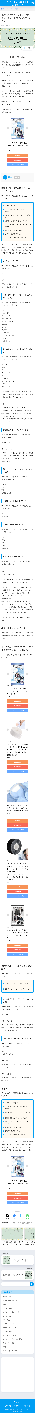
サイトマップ (26, 1406)
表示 (17, 177)
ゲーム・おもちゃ (8, 1296)
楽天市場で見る (17, 160)
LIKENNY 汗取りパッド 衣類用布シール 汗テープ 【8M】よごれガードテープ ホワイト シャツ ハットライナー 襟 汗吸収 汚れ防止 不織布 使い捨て (17, 750)
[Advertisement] (17, 1374)
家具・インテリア (8, 1343)
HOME (19, 1402)
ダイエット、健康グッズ (11, 1312)
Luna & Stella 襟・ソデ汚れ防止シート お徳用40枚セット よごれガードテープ (17, 145)
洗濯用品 (29, 1223)
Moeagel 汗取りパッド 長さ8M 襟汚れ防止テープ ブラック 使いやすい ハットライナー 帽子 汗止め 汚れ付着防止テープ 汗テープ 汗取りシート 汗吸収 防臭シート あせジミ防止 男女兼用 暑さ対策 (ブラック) (17, 871)
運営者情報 (17, 1406)
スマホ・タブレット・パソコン (13, 1323)
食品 (4, 1304)
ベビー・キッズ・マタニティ (12, 1351)
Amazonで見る (17, 155)
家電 (4, 1347)
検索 (32, 1284)
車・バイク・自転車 (9, 1335)
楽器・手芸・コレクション (11, 1327)
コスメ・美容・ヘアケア (11, 1308)
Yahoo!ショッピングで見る (17, 164)
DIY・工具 (6, 1320)
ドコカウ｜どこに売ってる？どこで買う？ (17, 3)
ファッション (7, 1316)
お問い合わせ (9, 1406)
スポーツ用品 (7, 1331)
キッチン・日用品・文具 (17, 1223)
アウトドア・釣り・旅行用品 (12, 1339)
